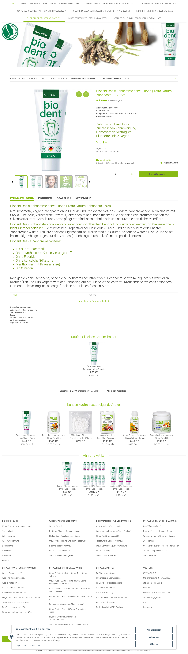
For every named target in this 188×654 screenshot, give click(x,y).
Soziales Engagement (152, 597)
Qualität (146, 588)
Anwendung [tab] (64, 198)
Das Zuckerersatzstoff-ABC (13, 607)
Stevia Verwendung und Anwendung (111, 546)
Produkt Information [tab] (22, 198)
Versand (116, 151)
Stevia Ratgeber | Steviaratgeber (15, 602)
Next (89, 182)
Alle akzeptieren (154, 630)
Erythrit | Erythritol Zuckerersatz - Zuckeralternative (63, 618)
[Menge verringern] (99, 174)
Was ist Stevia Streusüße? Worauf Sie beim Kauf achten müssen (69, 590)
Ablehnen (154, 644)
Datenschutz (34, 645)
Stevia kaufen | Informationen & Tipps (18, 612)
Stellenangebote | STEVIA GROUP (157, 578)
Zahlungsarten (8, 536)
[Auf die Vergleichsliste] (79, 94)
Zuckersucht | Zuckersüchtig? (155, 551)
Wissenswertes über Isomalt (14, 592)
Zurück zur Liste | (18, 78)
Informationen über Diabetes (108, 578)
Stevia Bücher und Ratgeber (61, 555)
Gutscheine (7, 551)
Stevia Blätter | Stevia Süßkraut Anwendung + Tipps (68, 610)
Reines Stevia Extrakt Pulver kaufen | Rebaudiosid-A (70, 597)
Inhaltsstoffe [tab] (45, 198)
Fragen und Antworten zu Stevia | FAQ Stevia (21, 597)
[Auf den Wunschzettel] (86, 94)
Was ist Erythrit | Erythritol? (13, 588)
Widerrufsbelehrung (10, 541)
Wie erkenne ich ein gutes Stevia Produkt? (113, 531)
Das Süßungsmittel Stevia (154, 526)
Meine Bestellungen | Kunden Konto (17, 526)
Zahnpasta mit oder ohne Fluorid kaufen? (66, 604)
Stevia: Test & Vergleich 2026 (108, 536)
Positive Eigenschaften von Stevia (157, 531)
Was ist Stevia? (55, 526)
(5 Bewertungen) (115, 100)
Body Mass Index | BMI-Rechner (109, 607)
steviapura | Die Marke (152, 583)
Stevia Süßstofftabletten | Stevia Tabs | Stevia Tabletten (68, 574)
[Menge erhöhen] (132, 174)
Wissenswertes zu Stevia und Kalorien (159, 536)
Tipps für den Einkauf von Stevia (109, 541)
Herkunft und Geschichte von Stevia (64, 536)
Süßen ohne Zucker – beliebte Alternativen (161, 546)
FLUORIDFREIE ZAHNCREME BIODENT (122, 113)
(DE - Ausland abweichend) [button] (124, 163)
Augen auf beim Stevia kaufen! (109, 526)
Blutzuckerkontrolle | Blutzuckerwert (111, 597)
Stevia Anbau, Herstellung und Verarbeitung (67, 541)
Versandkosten (8, 531)
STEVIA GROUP (149, 573)
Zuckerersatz (148, 541)
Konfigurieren (154, 637)
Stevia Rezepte (149, 555)
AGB (145, 602)
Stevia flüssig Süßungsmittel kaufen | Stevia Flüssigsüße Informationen (67, 582)
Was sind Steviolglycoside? (13, 578)
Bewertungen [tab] (83, 198)
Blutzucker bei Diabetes (106, 588)
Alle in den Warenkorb (116, 391)
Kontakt (5, 560)
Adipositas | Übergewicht (106, 602)
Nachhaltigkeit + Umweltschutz (156, 592)
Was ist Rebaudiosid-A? (12, 573)
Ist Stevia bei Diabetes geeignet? (109, 583)
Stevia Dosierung (103, 551)
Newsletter (6, 555)
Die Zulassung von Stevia (59, 551)
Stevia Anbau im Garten (106, 555)
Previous (12, 182)
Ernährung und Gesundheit (107, 573)
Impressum (21, 645)
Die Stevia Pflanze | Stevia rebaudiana (65, 531)
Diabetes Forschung (104, 592)
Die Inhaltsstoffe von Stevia (61, 546)
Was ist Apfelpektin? (10, 583)
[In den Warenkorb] (12, 87)
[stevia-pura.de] (13, 3)
